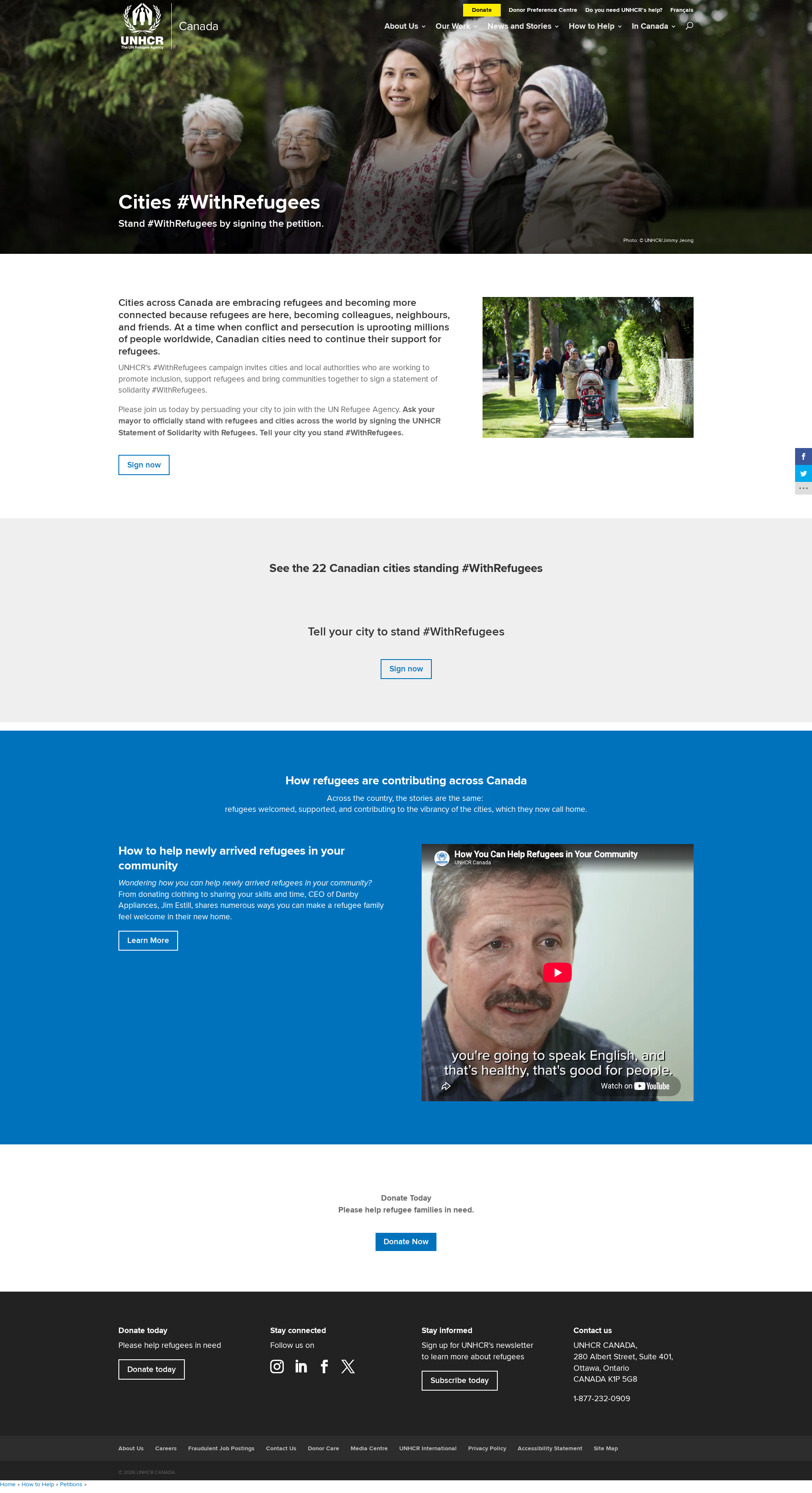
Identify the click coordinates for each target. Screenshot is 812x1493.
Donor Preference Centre (543, 11)
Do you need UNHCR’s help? (623, 11)
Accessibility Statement (550, 1448)
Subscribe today (460, 1381)
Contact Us (281, 1448)
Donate (482, 10)
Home (8, 1484)
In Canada (650, 26)
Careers (166, 1448)
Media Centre (369, 1448)
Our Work (453, 26)
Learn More (148, 940)
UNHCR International (428, 1448)
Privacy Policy (487, 1448)
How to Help (591, 26)
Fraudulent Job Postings (221, 1448)
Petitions (71, 1484)
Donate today (151, 1369)
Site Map (606, 1448)
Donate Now (406, 1242)
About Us (401, 26)
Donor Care (323, 1448)
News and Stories (519, 26)
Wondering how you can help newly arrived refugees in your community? (245, 883)
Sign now (144, 465)
